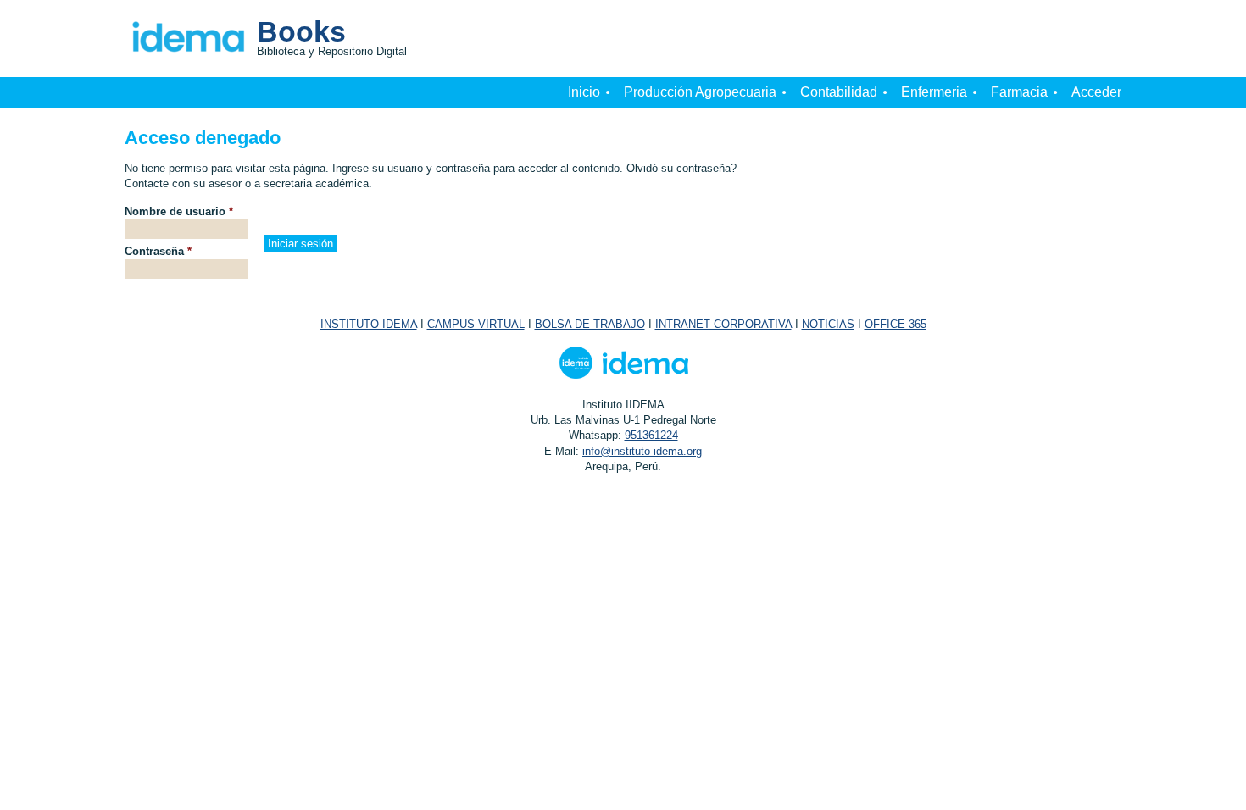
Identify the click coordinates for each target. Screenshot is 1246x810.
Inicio (584, 92)
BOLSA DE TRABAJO (590, 324)
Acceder (1096, 92)
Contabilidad (838, 92)
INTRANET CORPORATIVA (723, 324)
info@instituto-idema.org (642, 451)
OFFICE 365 (895, 324)
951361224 (651, 435)
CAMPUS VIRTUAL (476, 324)
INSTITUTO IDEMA (368, 324)
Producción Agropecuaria (700, 92)
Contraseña (158, 251)
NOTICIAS (828, 324)
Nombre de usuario (179, 211)
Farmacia (1019, 92)
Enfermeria (934, 92)
